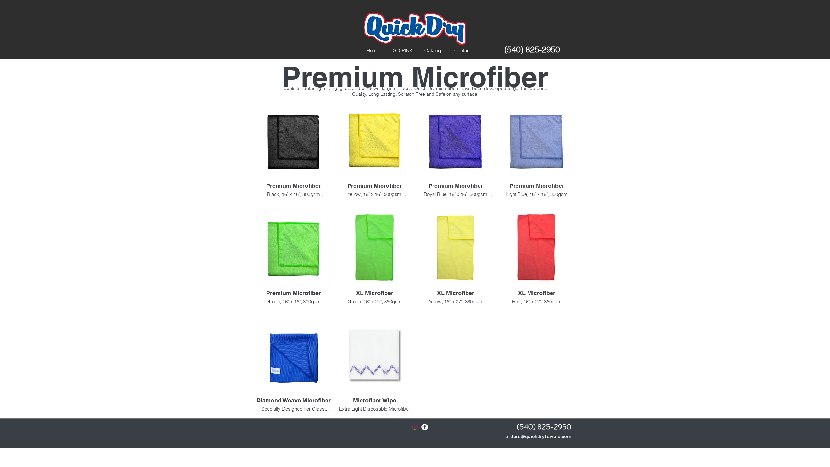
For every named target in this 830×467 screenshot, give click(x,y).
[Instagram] (415, 427)
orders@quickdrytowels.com (538, 436)
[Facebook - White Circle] (424, 427)
